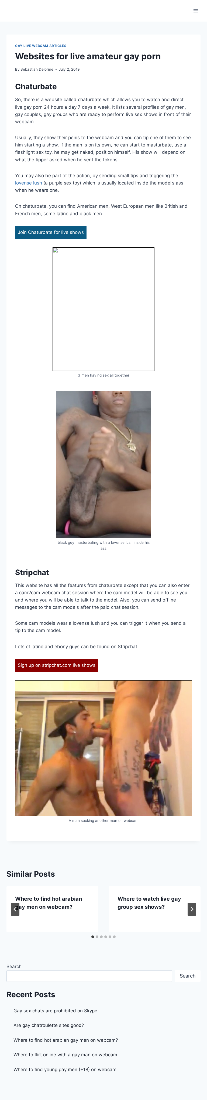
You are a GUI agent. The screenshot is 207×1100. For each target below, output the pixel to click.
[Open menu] (196, 10)
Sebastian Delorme (36, 69)
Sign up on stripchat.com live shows (56, 665)
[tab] (92, 936)
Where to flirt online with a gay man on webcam (65, 1054)
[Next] (192, 909)
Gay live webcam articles (40, 46)
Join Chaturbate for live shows (51, 232)
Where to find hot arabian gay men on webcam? (65, 1040)
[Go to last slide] (15, 909)
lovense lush (28, 183)
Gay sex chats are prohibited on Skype (55, 1010)
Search (14, 966)
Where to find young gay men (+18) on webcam (64, 1069)
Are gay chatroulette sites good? (48, 1025)
